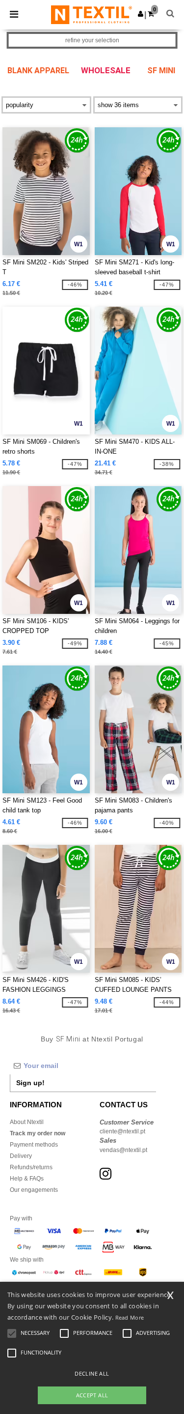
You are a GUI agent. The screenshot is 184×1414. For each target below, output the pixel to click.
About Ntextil (27, 1122)
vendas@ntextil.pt (123, 1150)
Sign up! (30, 1083)
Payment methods (34, 1144)
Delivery (21, 1156)
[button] (140, 14)
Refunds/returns (31, 1167)
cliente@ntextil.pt (122, 1131)
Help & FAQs (27, 1178)
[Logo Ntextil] (91, 14)
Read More (129, 1317)
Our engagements (34, 1189)
